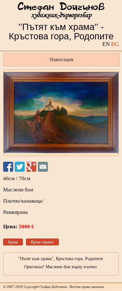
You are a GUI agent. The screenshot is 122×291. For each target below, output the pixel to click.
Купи (13, 241)
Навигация (61, 59)
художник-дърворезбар (61, 15)
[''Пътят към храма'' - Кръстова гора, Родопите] (61, 112)
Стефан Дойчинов (61, 7)
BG (115, 44)
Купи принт (42, 241)
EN (106, 44)
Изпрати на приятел (43, 167)
